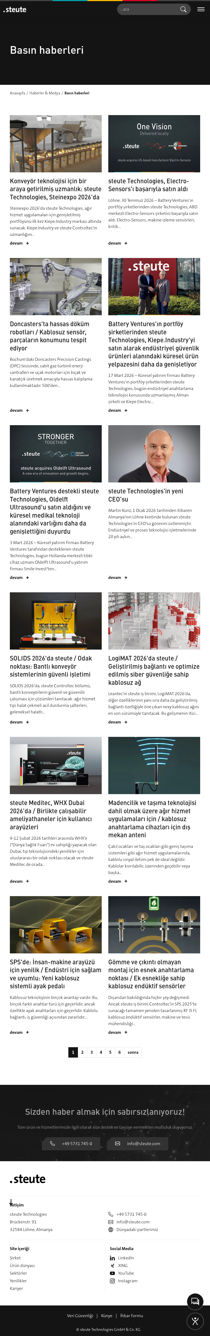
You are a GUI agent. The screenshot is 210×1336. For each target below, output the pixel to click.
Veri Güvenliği (80, 1316)
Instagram (128, 1281)
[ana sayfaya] (14, 9)
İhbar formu (131, 1316)
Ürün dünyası (22, 1265)
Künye (106, 1316)
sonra (133, 1052)
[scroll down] (11, 1202)
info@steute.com (143, 1143)
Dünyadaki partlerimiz (137, 1229)
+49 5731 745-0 (77, 1143)
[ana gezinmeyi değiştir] (201, 9)
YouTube (126, 1273)
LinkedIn (126, 1258)
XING (123, 1265)
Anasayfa (17, 93)
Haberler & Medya (45, 93)
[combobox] (146, 9)
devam (19, 243)
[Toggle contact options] (195, 1301)
